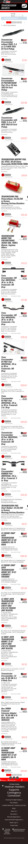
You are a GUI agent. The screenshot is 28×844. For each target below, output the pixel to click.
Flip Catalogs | (14, 802)
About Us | (14, 811)
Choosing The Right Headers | (14, 800)
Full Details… (4, 56)
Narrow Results (11, 18)
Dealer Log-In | (14, 822)
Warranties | (14, 814)
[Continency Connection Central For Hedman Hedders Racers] (14, 790)
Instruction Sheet (15, 296)
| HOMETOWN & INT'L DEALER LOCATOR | (14, 805)
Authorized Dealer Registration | (14, 819)
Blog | (14, 808)
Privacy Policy (14, 825)
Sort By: (13, 13)
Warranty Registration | (14, 817)
